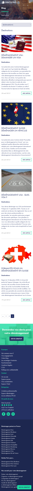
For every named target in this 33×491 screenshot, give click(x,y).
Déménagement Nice (7, 451)
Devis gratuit (16, 339)
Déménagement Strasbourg (9, 447)
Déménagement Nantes (8, 438)
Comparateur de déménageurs (10, 478)
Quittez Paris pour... (7, 458)
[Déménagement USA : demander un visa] (16, 43)
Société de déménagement (9, 483)
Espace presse (5, 379)
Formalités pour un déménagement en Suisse (14, 269)
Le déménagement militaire (9, 485)
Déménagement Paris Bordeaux (10, 462)
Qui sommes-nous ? (7, 353)
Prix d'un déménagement (8, 481)
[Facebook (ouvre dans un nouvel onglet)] (3, 414)
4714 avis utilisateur (7, 410)
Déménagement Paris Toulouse (10, 464)
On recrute (4, 377)
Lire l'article (26, 93)
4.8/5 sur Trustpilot (7, 407)
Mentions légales (6, 365)
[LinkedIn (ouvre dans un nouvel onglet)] (8, 414)
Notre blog (4, 358)
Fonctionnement (6, 363)
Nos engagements (7, 356)
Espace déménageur (7, 393)
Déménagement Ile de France (9, 453)
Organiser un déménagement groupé (12, 476)
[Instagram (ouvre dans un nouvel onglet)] (13, 414)
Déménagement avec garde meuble (11, 487)
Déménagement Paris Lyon (8, 466)
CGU (3, 367)
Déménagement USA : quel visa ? (15, 196)
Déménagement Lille (7, 440)
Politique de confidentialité (9, 370)
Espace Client (5, 384)
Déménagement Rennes (8, 449)
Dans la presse (5, 403)
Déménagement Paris (7, 430)
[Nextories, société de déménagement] (8, 2)
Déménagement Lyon (7, 434)
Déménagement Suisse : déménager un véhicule (14, 129)
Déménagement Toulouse (8, 443)
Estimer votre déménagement (9, 474)
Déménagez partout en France (10, 426)
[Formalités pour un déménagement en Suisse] (16, 253)
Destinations (5, 62)
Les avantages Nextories (9, 360)
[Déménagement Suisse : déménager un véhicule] (16, 114)
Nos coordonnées (7, 381)
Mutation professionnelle (9, 391)
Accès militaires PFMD (8, 396)
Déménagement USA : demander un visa (12, 56)
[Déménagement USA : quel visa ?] (16, 180)
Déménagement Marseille (8, 436)
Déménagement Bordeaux (8, 432)
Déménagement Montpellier (9, 445)
